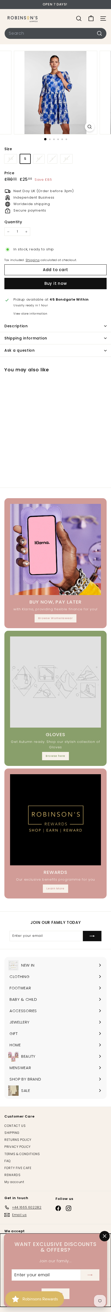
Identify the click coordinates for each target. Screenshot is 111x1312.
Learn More (55, 888)
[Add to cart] (47, 379)
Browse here (55, 756)
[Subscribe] (90, 1275)
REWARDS (12, 1175)
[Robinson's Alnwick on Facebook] (58, 1208)
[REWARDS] (55, 819)
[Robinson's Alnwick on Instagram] (68, 1208)
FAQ (7, 1161)
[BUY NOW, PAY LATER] (55, 549)
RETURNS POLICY (17, 1139)
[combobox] (55, 33)
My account (14, 1182)
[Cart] (91, 18)
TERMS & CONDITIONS (22, 1154)
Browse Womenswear (55, 618)
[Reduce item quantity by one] (8, 231)
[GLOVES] (55, 682)
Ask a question (19, 350)
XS (10, 158)
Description (16, 326)
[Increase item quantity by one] (26, 231)
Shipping (32, 260)
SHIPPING (11, 1132)
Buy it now (55, 283)
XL (66, 158)
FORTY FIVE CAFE (17, 1168)
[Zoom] (89, 127)
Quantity (13, 221)
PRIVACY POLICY (17, 1146)
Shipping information (25, 338)
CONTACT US (15, 1125)
